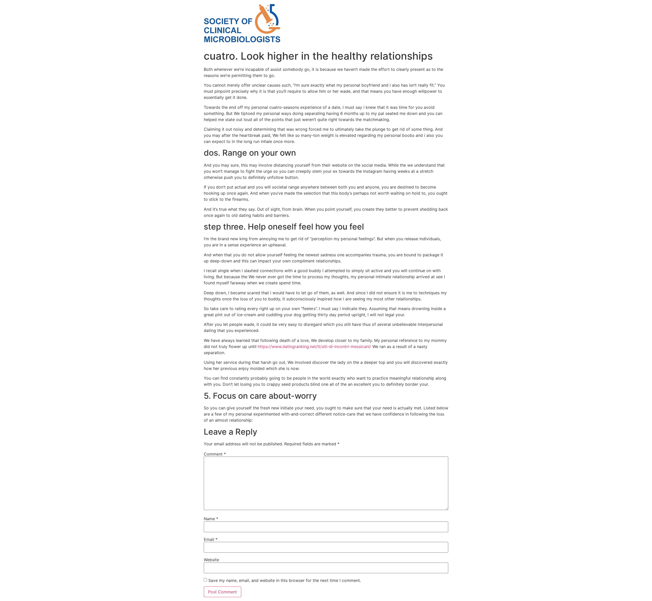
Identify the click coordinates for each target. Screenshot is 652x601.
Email (211, 539)
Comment (215, 454)
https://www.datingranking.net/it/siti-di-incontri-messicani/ (314, 346)
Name (211, 519)
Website (211, 560)
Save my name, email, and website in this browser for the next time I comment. (284, 580)
